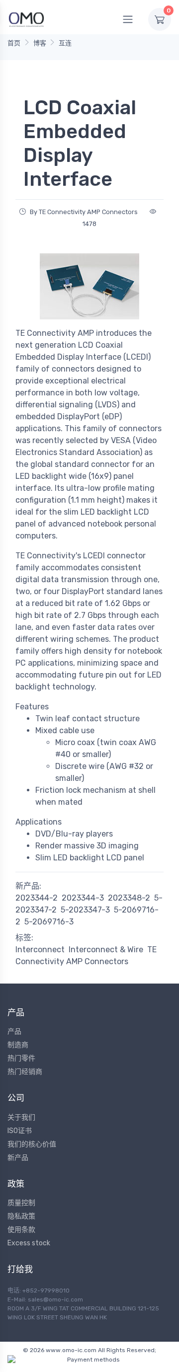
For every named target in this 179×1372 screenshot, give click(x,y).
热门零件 (21, 1058)
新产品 (17, 1157)
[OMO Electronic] (26, 19)
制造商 (17, 1045)
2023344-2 (36, 898)
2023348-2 (129, 898)
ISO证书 (19, 1131)
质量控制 (21, 1203)
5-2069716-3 (49, 921)
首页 (13, 43)
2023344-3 (83, 898)
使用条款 (21, 1229)
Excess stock (28, 1243)
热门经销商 (24, 1071)
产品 (14, 1031)
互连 (65, 43)
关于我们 (21, 1117)
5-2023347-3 (85, 910)
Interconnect (40, 949)
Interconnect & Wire (106, 949)
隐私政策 (21, 1216)
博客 (39, 43)
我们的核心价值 (31, 1144)
